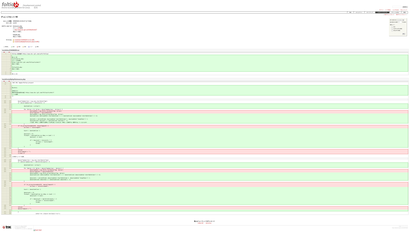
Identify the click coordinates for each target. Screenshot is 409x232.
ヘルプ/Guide (395, 9)
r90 (9, 52)
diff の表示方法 (393, 20)
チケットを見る (395, 12)
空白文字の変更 (396, 30)
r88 (4, 52)
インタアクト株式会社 (27, 228)
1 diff (32, 40)
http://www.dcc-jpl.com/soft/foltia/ (400, 227)
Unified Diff (200, 223)
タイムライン (359, 12)
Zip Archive (208, 223)
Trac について (403, 9)
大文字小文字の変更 (397, 28)
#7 (19, 28)
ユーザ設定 (388, 9)
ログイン (381, 9)
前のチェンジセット (389, 14)
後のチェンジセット (401, 14)
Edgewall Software (20, 227)
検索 (404, 12)
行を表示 (404, 22)
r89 (4, 81)
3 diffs (37, 41)
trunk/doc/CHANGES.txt (22, 40)
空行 (394, 26)
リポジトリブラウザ (382, 12)
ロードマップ (370, 12)
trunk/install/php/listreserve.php (24, 41)
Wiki (350, 12)
